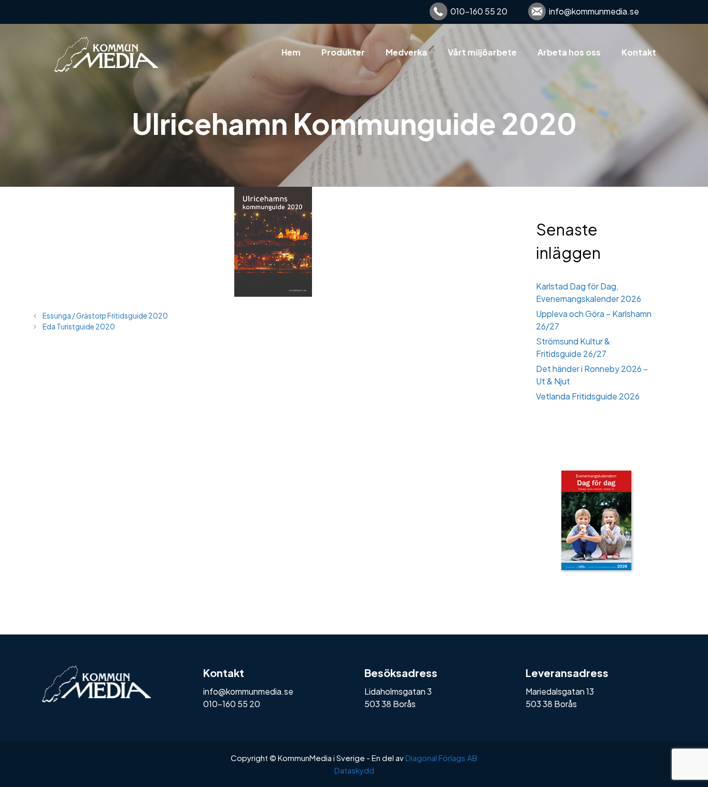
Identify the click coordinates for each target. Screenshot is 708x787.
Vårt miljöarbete (482, 52)
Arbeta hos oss (569, 52)
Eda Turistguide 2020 (79, 326)
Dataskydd (354, 770)
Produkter (343, 52)
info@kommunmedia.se (594, 11)
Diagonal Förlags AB (441, 758)
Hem (291, 52)
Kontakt (638, 52)
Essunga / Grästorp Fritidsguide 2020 (105, 315)
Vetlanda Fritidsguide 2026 (588, 396)
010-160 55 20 (478, 11)
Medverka (406, 52)
